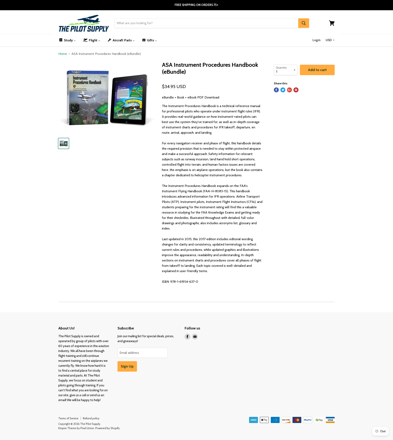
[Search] (303, 23)
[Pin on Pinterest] (296, 89)
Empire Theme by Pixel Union (76, 428)
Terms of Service (68, 418)
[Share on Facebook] (276, 89)
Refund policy (91, 418)
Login (317, 40)
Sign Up (127, 366)
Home (62, 54)
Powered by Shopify (107, 428)
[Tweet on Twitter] (282, 89)
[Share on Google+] (289, 89)
